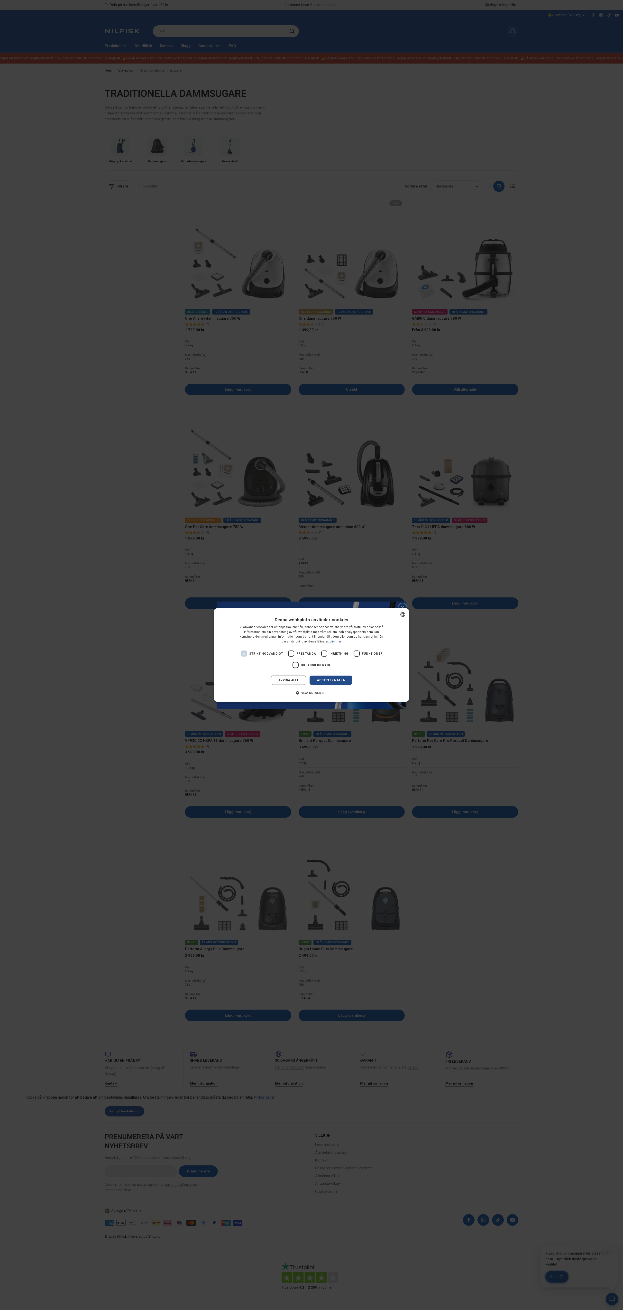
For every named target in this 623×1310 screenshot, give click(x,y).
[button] (311, 693)
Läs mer (335, 641)
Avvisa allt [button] (288, 680)
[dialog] (311, 655)
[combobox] (402, 614)
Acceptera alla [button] (331, 680)
